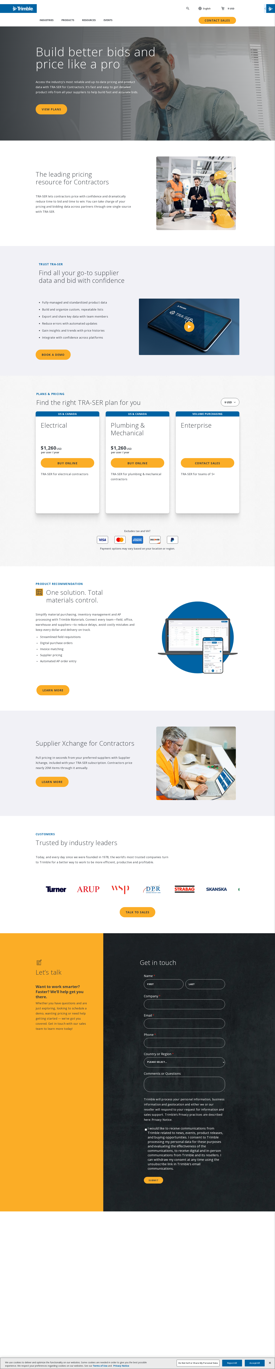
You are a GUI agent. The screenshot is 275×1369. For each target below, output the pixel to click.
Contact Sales (217, 20)
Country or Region (165, 1054)
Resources (89, 20)
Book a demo (53, 355)
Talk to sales (137, 912)
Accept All (255, 1363)
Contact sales (207, 463)
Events (108, 20)
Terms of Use (100, 1365)
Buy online (67, 463)
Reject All (232, 1363)
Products (67, 20)
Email (155, 1015)
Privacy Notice (162, 1120)
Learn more (52, 690)
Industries (46, 20)
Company (158, 996)
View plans (51, 109)
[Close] (269, 1362)
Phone (156, 1034)
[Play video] (189, 327)
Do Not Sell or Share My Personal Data (198, 1363)
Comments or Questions (162, 1073)
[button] (203, 8)
